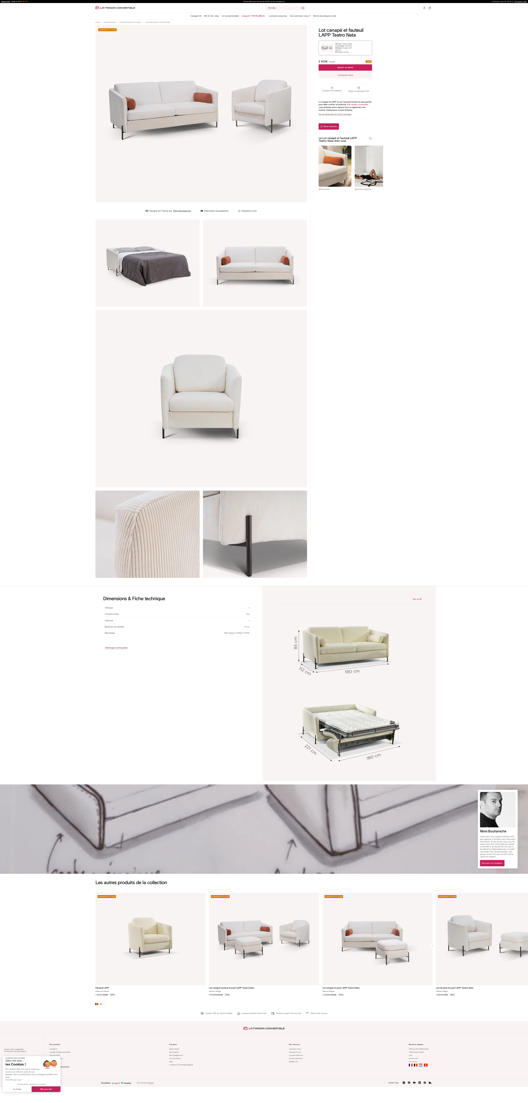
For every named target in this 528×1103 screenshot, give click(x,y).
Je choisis (17, 1089)
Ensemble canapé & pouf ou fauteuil (130, 22)
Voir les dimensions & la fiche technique (335, 114)
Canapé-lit (196, 16)
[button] (196, 16)
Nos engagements (176, 1055)
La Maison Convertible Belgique (181, 1065)
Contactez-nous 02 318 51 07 (509, 1)
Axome (151, 1083)
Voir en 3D (417, 599)
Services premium (296, 1058)
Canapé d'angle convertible (60, 1052)
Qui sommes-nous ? (300, 16)
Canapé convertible (110, 22)
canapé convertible (359, 104)
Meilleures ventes (56, 1058)
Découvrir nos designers (492, 863)
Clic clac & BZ (55, 1055)
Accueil (97, 22)
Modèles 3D (293, 1062)
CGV (410, 1055)
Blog (171, 1062)
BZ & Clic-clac (211, 16)
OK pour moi (46, 1089)
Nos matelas (174, 1052)
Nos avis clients (175, 1058)
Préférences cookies (416, 1052)
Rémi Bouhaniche (182, 211)
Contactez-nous (345, 75)
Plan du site (413, 1058)
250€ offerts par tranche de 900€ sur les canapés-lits (264, 1)
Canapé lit (53, 1049)
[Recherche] (303, 8)
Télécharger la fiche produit (116, 648)
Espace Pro (5, 1)
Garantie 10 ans (295, 1052)
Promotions (54, 1062)
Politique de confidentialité (419, 1049)
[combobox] (285, 8)
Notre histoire (174, 1049)
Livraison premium (296, 1055)
